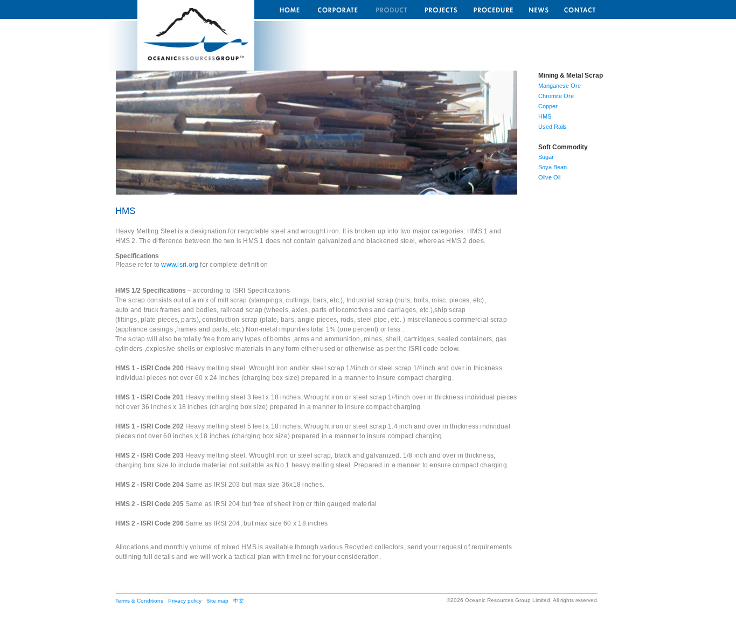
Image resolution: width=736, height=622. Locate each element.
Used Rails (552, 126)
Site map (217, 601)
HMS (544, 116)
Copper (548, 106)
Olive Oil (549, 177)
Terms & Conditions (139, 601)
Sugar (546, 157)
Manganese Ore (559, 85)
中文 (238, 601)
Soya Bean (552, 167)
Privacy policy (185, 601)
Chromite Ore (556, 96)
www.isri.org (179, 264)
